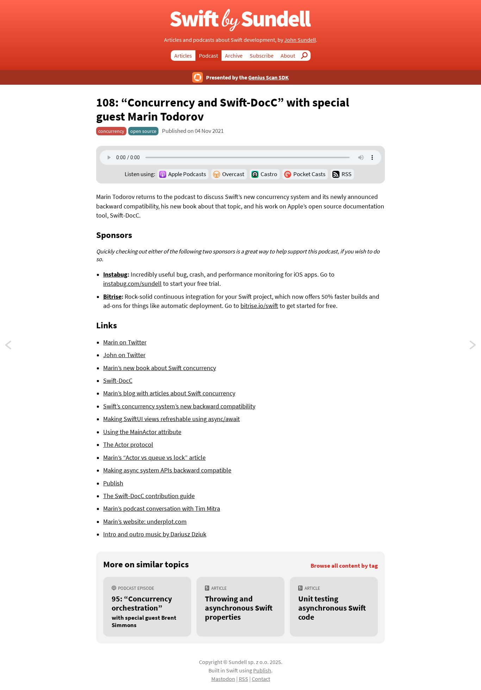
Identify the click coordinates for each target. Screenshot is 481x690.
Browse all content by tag (344, 566)
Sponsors (114, 234)
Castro (269, 174)
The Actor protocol (128, 445)
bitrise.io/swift (259, 306)
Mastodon (223, 678)
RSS (346, 174)
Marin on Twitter (124, 342)
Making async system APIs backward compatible (167, 470)
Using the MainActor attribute (142, 432)
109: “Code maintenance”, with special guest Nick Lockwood (15, 347)
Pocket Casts (309, 174)
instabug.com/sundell (132, 284)
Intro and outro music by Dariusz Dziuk (154, 534)
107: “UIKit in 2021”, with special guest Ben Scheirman (473, 347)
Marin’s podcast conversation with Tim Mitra (161, 508)
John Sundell (300, 39)
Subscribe (262, 55)
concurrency (111, 131)
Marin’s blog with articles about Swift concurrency (169, 393)
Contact (261, 678)
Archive (234, 55)
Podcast (208, 55)
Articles (183, 55)
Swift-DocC (117, 381)
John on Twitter (124, 355)
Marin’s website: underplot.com (145, 521)
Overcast (233, 174)
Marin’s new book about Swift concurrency (159, 368)
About (288, 55)
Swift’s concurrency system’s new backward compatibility (179, 406)
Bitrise (112, 297)
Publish (113, 483)
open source (143, 131)
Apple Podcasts (187, 174)
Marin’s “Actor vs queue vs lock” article (154, 458)
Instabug (115, 274)
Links (106, 325)
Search (306, 55)
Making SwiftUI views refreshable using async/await (171, 419)
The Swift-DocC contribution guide (149, 496)
